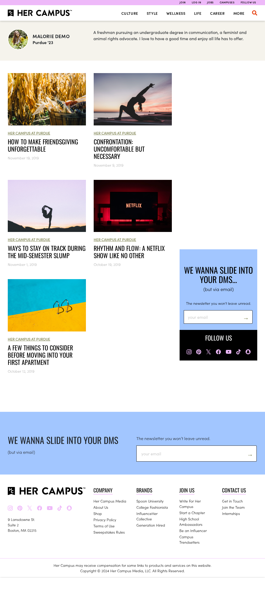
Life (198, 13)
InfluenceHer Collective (147, 516)
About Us (100, 507)
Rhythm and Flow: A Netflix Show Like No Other (129, 251)
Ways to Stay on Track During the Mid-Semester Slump (47, 251)
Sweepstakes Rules (109, 532)
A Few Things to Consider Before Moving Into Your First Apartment (40, 355)
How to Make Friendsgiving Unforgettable (43, 145)
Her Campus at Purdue (29, 133)
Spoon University (150, 501)
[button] (254, 13)
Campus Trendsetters (189, 539)
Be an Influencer (193, 530)
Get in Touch (232, 501)
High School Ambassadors (190, 521)
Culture (129, 13)
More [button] (239, 13)
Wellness (176, 13)
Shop (97, 513)
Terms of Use (104, 525)
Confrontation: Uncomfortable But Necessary (119, 149)
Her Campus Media (109, 501)
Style (152, 13)
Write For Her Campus (190, 503)
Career (217, 13)
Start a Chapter (192, 512)
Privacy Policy (104, 519)
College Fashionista (152, 507)
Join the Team (233, 507)
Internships (231, 513)
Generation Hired (150, 525)
